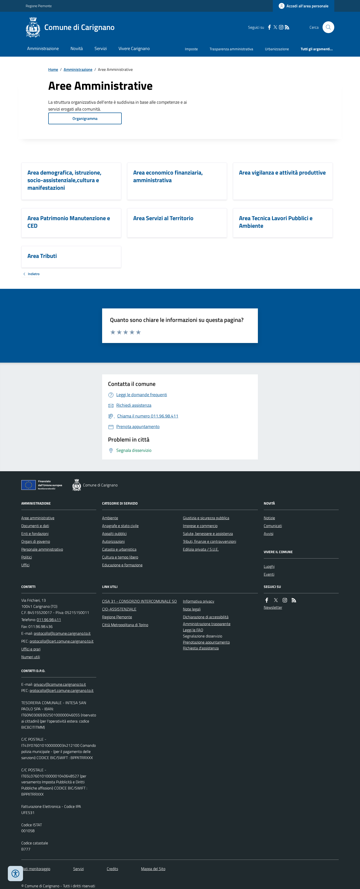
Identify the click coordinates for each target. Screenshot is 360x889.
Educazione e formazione (122, 565)
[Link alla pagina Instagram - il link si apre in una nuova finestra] (281, 27)
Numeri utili (30, 657)
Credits (112, 869)
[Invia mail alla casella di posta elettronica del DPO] (60, 684)
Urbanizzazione (277, 49)
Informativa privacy (198, 601)
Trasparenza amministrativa (231, 49)
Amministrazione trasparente (206, 624)
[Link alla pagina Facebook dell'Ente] (267, 600)
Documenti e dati (35, 526)
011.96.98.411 (49, 619)
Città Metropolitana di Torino (125, 625)
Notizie (269, 518)
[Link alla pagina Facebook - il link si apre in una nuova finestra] (269, 27)
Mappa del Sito (153, 869)
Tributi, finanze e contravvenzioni (209, 541)
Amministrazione (43, 48)
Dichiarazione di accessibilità (205, 617)
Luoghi (269, 566)
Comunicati (273, 526)
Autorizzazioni (113, 541)
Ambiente (110, 518)
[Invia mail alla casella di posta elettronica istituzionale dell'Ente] (62, 633)
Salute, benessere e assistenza (208, 533)
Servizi (101, 48)
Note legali (192, 609)
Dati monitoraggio (35, 869)
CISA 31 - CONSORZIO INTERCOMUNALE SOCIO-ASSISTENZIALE (139, 605)
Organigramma (84, 118)
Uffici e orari (30, 649)
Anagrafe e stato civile (120, 526)
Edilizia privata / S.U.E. (201, 549)
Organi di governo (35, 541)
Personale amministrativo (42, 549)
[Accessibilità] (15, 873)
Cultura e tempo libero (120, 557)
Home (53, 69)
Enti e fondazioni (34, 533)
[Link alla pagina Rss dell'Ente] (294, 600)
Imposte (191, 49)
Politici (26, 557)
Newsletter (273, 607)
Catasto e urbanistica (119, 549)
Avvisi (268, 533)
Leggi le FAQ (193, 630)
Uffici (25, 565)
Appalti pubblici (114, 533)
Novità (77, 48)
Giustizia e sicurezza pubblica (206, 518)
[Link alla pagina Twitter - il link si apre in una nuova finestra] (275, 27)
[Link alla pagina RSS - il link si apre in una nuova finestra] (287, 27)
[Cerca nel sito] (326, 27)
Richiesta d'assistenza (201, 648)
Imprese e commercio (200, 526)
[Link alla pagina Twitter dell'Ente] (276, 600)
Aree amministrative (37, 518)
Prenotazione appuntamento (206, 642)
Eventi (269, 574)
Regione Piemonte (39, 5)
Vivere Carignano (134, 48)
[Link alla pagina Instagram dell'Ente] (285, 600)
